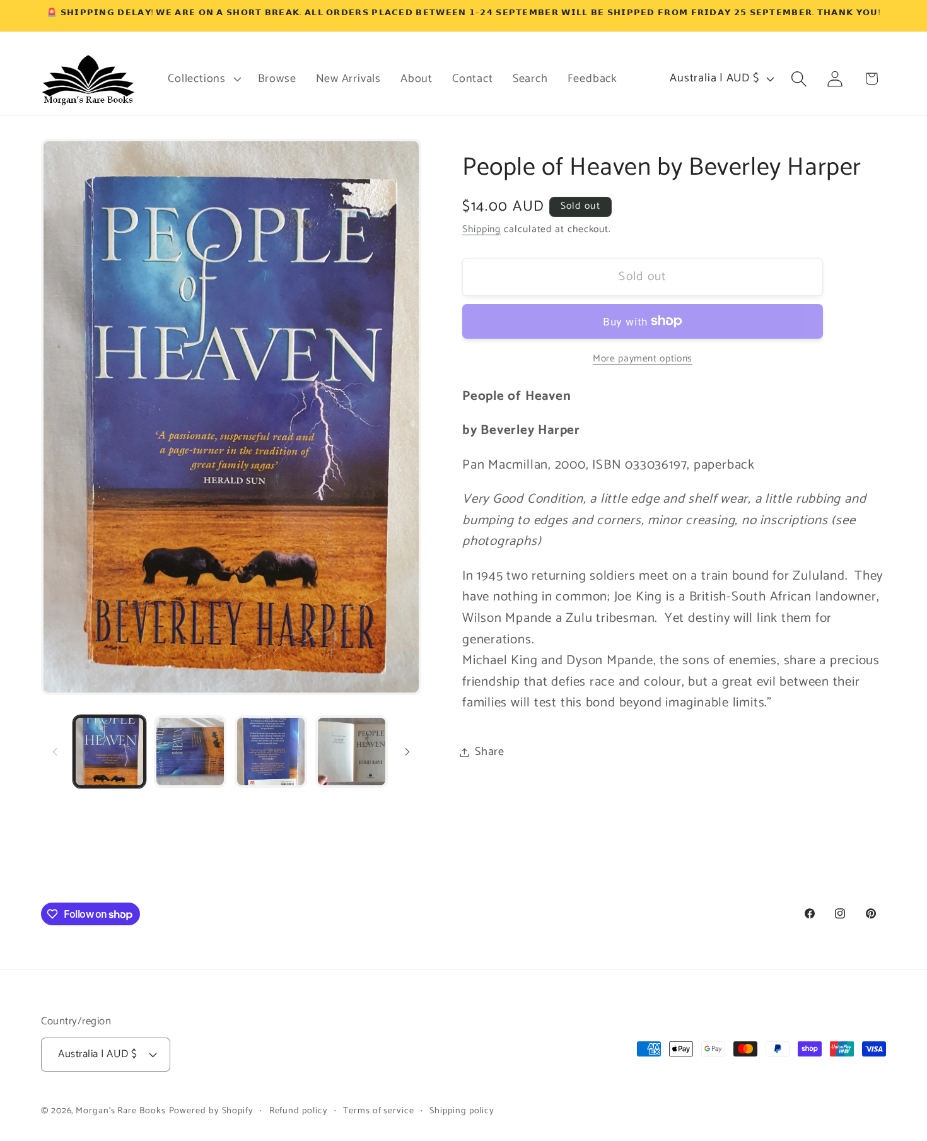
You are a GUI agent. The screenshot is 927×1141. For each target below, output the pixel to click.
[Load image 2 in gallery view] (190, 751)
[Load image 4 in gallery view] (351, 751)
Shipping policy (461, 1111)
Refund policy (298, 1111)
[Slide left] (55, 752)
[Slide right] (407, 752)
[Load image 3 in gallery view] (271, 751)
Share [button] (489, 751)
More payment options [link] (642, 358)
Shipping (481, 229)
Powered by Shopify (211, 1110)
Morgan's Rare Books (120, 1110)
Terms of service (378, 1111)
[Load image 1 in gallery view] (109, 751)
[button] (203, 79)
